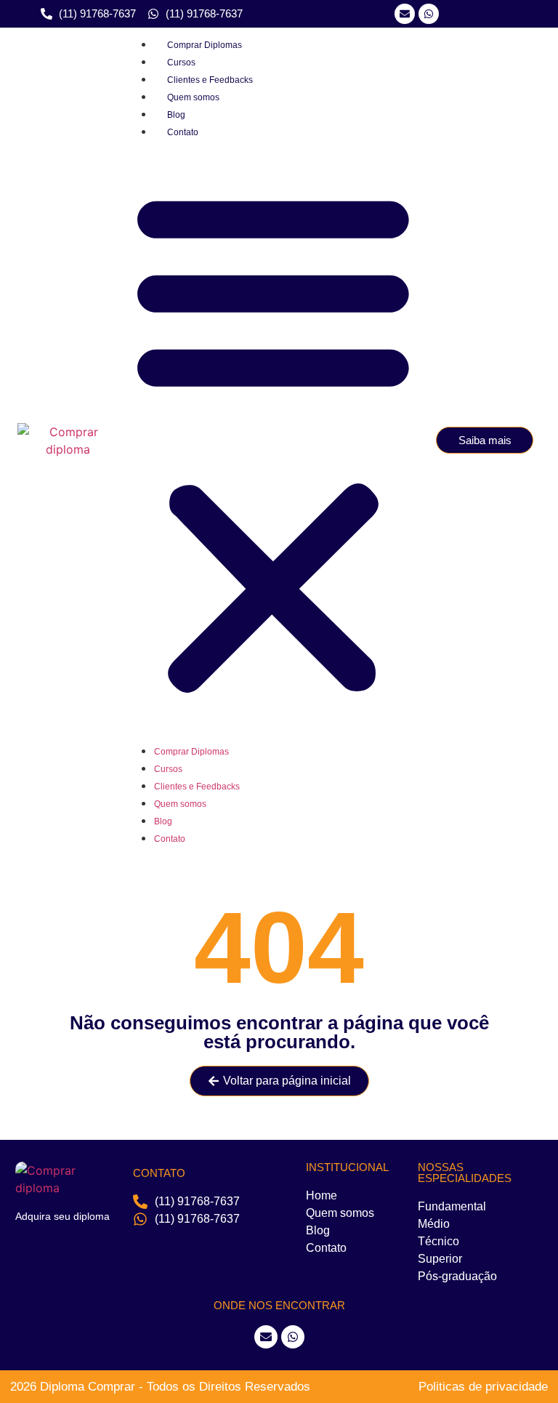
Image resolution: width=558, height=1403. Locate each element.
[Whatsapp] (428, 14)
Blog (176, 115)
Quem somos (193, 97)
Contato (182, 132)
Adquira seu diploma (62, 1216)
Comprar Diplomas (204, 45)
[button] (273, 440)
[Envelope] (266, 1336)
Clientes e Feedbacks (210, 80)
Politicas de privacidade (483, 1387)
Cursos (181, 62)
